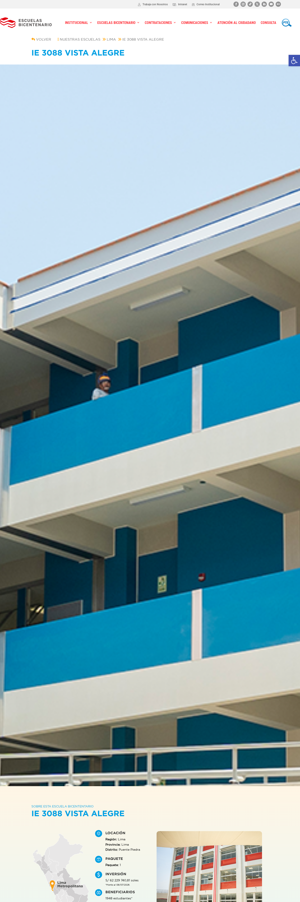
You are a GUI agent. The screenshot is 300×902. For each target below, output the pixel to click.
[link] (294, 60)
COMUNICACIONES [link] (194, 23)
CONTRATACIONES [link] (158, 23)
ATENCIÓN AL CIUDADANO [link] (236, 23)
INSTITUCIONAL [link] (76, 23)
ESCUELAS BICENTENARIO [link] (116, 23)
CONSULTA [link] (268, 23)
